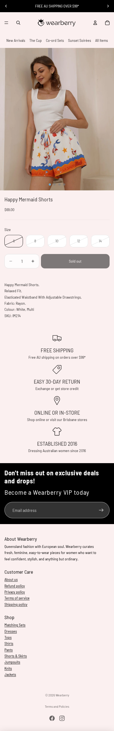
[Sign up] (101, 510)
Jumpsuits (12, 662)
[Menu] (6, 22)
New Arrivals (15, 40)
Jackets (10, 674)
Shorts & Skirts (15, 655)
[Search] (18, 23)
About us (11, 579)
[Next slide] (108, 6)
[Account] (95, 23)
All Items (101, 40)
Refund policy (14, 585)
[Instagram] (62, 718)
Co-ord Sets (55, 40)
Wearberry (62, 695)
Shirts (8, 643)
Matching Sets (14, 624)
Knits (8, 668)
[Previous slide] (6, 6)
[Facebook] (52, 718)
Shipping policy (15, 604)
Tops (8, 637)
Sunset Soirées (79, 40)
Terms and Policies (57, 706)
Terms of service (17, 598)
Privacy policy (14, 591)
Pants (8, 649)
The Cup (35, 40)
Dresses (10, 631)
